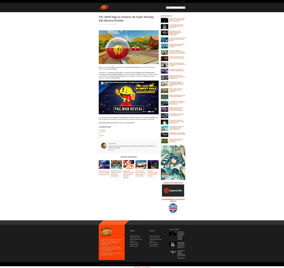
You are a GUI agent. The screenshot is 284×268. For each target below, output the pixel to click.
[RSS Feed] (176, 1)
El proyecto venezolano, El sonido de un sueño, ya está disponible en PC (176, 121)
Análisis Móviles (134, 246)
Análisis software (134, 242)
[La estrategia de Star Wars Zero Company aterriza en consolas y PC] (164, 28)
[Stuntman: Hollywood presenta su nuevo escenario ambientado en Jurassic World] (164, 54)
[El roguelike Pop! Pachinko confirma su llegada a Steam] (164, 73)
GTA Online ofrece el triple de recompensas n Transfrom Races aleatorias (177, 103)
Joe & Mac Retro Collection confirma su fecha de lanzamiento (176, 140)
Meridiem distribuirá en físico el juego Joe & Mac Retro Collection (177, 45)
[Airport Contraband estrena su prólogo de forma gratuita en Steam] (164, 67)
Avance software (153, 242)
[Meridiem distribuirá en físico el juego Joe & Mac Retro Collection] (164, 48)
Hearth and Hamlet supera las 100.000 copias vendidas (177, 95)
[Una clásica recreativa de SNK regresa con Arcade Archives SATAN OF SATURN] (164, 22)
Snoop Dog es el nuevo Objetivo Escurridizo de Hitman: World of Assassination (175, 33)
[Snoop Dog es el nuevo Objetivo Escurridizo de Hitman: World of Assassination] (164, 35)
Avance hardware (153, 244)
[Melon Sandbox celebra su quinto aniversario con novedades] (164, 92)
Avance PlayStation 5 (154, 236)
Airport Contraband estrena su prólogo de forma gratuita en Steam (177, 64)
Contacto (138, 264)
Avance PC (152, 241)
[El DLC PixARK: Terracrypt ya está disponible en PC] (164, 117)
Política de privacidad (122, 264)
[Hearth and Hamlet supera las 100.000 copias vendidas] (164, 99)
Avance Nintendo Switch (155, 239)
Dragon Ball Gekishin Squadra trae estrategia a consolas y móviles (128, 174)
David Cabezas (103, 24)
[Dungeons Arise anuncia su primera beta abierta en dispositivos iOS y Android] (164, 111)
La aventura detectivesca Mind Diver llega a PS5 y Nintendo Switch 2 (177, 39)
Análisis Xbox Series (135, 237)
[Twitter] (178, 1)
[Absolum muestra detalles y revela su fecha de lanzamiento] (116, 168)
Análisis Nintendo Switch (136, 239)
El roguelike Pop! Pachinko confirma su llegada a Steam (176, 70)
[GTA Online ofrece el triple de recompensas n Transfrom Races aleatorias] (164, 105)
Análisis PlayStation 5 (135, 236)
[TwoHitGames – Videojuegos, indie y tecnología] (104, 11)
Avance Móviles (153, 246)
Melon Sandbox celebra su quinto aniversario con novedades (176, 90)
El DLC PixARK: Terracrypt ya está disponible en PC (176, 114)
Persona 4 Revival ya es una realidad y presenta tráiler (104, 172)
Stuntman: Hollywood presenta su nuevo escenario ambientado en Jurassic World (177, 52)
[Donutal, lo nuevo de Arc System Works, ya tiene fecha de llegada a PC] (164, 79)
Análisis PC (132, 241)
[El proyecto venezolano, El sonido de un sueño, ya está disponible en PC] (164, 124)
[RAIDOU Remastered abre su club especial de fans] (153, 168)
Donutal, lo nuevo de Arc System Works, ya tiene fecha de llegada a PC (177, 77)
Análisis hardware (134, 244)
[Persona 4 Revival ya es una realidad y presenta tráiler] (104, 168)
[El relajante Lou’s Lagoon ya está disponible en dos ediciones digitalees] (164, 130)
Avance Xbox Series (154, 237)
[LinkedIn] (181, 1)
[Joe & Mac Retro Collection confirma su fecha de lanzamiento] (164, 143)
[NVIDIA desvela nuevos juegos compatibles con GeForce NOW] (164, 136)
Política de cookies (131, 264)
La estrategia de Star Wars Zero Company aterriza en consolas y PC (176, 26)
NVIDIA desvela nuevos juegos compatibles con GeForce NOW (177, 133)
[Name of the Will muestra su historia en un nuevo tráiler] (164, 60)
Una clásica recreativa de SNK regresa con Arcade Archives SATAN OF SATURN (177, 20)
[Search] (184, 8)
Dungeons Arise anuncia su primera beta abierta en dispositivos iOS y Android (176, 109)
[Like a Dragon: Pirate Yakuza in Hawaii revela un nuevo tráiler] (140, 168)
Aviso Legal (115, 264)
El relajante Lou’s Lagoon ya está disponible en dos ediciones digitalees (176, 128)
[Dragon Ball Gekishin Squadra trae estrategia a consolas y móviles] (128, 168)
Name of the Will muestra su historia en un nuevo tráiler (176, 57)
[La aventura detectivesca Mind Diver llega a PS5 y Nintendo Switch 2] (164, 41)
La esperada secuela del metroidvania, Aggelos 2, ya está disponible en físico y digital (176, 83)
